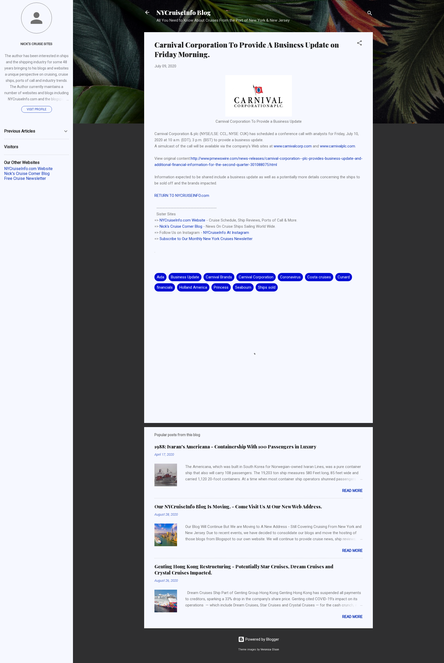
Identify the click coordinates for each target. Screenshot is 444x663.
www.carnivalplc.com (337, 146)
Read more (352, 490)
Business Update (185, 277)
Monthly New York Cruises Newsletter (221, 238)
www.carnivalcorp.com (293, 146)
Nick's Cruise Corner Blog (181, 226)
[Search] (370, 14)
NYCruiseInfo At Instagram (226, 232)
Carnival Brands (219, 277)
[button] (359, 44)
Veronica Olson (270, 649)
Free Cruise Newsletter (25, 178)
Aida (160, 277)
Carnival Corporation (256, 277)
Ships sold (266, 287)
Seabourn (243, 287)
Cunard (344, 277)
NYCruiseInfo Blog (183, 12)
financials (165, 287)
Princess (221, 287)
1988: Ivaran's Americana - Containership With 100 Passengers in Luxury (235, 447)
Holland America (193, 287)
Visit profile (37, 109)
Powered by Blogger (261, 639)
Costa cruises (319, 277)
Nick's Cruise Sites (36, 44)
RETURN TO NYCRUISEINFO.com (181, 195)
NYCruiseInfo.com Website (182, 220)
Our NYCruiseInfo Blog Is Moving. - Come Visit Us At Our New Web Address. (238, 506)
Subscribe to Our (174, 238)
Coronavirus (290, 277)
